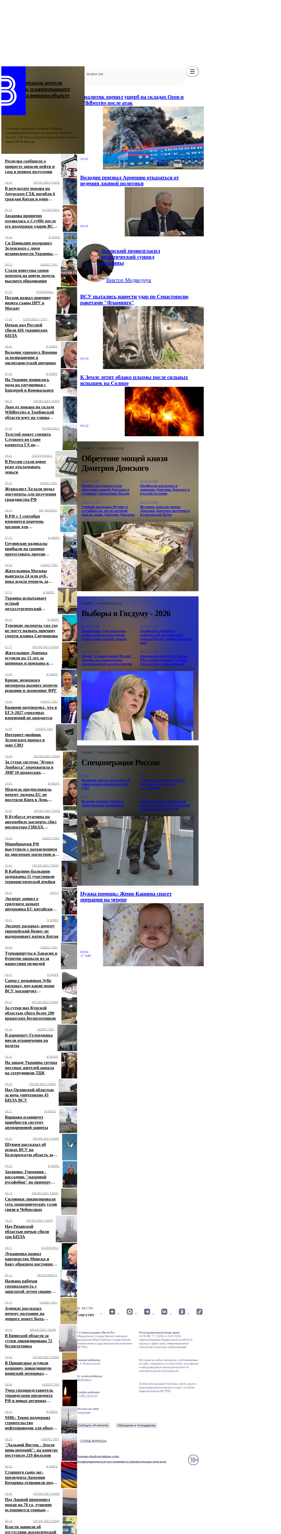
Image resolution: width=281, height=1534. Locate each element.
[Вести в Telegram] (147, 1311)
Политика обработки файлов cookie (97, 1456)
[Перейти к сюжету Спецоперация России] (137, 850)
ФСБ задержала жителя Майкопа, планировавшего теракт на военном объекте (38, 89)
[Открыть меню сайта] (192, 71)
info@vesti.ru (83, 1379)
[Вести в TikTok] (199, 1311)
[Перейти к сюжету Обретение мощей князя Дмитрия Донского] (137, 556)
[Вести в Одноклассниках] (182, 1311)
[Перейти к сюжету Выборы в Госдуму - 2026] (137, 705)
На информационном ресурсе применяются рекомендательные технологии (121, 1461)
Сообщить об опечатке (93, 1425)
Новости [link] (95, 74)
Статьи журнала (93, 1441)
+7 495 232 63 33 (87, 1395)
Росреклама (83, 1412)
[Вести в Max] (129, 1311)
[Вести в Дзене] (112, 1311)
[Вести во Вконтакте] (164, 1311)
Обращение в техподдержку (136, 1425)
